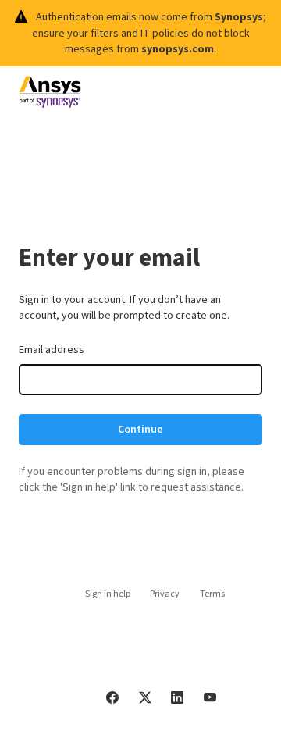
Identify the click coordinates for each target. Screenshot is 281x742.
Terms (212, 594)
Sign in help (107, 594)
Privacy (165, 594)
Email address (51, 350)
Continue (140, 429)
